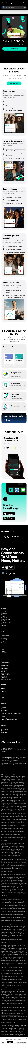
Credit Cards (4, 613)
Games (2, 649)
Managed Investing (5, 642)
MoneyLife (3, 691)
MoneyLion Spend (5, 635)
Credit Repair (4, 677)
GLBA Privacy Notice (5, 715)
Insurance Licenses (9, 764)
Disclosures (15, 760)
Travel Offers (4, 676)
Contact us (3, 707)
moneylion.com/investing (7, 1016)
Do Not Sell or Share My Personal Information (11, 713)
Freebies (3, 651)
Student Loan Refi (5, 665)
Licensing (3, 716)
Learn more (19, 1039)
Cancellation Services (6, 679)
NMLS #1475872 (8, 760)
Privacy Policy (4, 712)
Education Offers (5, 673)
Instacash (3, 616)
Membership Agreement (11, 892)
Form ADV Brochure (14, 1015)
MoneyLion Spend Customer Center (9, 719)
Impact (2, 697)
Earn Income (4, 638)
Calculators (3, 693)
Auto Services (4, 670)
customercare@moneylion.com (8, 734)
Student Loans (4, 620)
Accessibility (4, 718)
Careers (3, 690)
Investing (3, 641)
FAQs (2, 709)
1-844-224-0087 (4, 732)
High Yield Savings (5, 639)
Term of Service (4, 710)
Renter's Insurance (5, 674)
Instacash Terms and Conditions (11, 935)
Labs (2, 696)
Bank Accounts (4, 636)
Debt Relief (3, 664)
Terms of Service (17, 758)
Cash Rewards (4, 652)
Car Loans (3, 625)
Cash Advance (4, 614)
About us (3, 688)
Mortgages (3, 623)
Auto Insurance (4, 667)
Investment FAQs (5, 1015)
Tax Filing (3, 671)
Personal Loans (4, 611)
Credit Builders (4, 617)
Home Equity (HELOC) (6, 622)
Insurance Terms (17, 764)
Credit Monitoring (5, 662)
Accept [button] (10, 1042)
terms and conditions (17, 939)
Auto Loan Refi (4, 668)
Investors (3, 694)
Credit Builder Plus (5, 619)
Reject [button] (3, 1042)
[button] (20, 1042)
